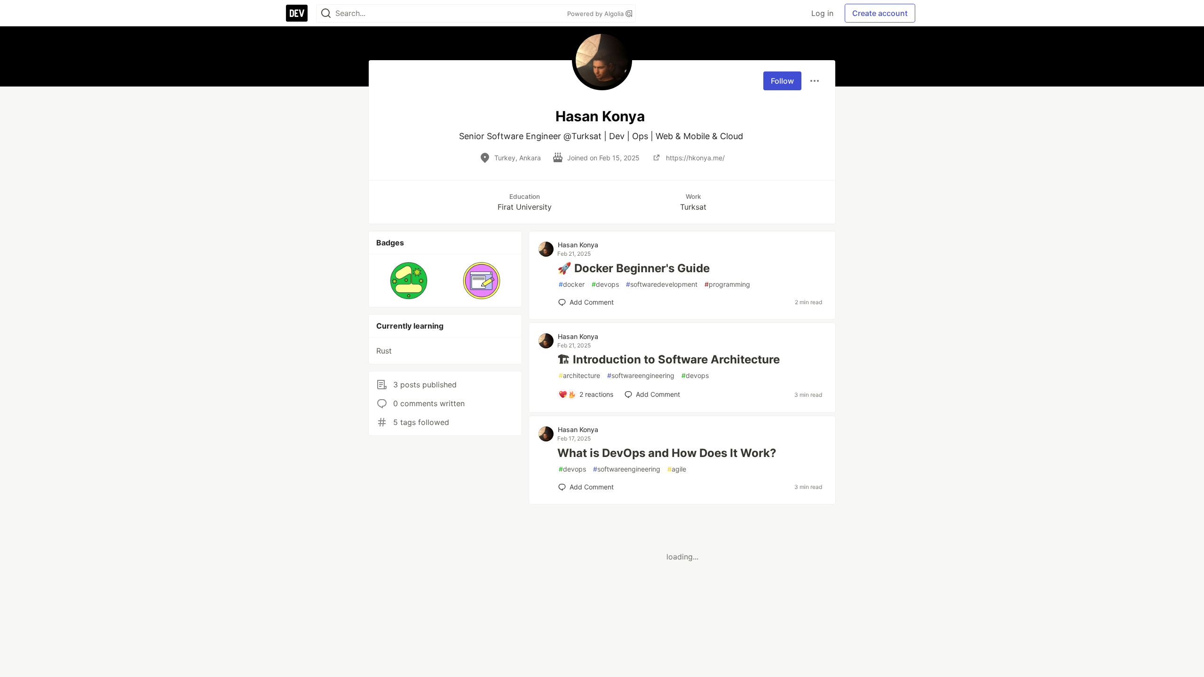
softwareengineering (640, 375)
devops (605, 284)
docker (572, 284)
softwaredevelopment (661, 284)
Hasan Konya (578, 245)
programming (727, 284)
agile (676, 469)
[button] (409, 280)
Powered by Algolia (596, 13)
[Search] (326, 13)
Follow (782, 81)
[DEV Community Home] (297, 13)
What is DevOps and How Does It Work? (666, 453)
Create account (880, 13)
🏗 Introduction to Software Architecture (668, 359)
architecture (579, 375)
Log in (822, 13)
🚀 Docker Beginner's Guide (633, 268)
